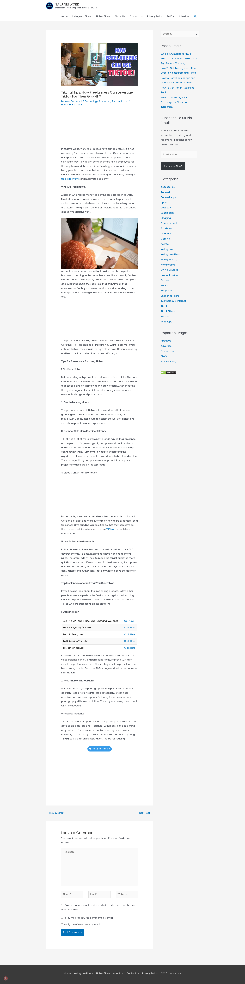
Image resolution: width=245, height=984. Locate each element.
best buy (166, 207)
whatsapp (166, 321)
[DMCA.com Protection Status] (168, 372)
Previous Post (55, 812)
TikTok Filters (103, 16)
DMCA (170, 16)
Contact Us (136, 16)
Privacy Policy (155, 16)
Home (64, 16)
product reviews (170, 275)
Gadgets (166, 233)
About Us (120, 16)
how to (165, 244)
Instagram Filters (81, 16)
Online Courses (169, 269)
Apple (164, 202)
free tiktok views (70, 178)
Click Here (129, 627)
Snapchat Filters (170, 295)
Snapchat (166, 290)
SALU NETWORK (67, 4)
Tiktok (164, 306)
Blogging (166, 218)
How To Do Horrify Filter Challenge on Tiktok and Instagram (174, 102)
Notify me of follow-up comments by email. (88, 917)
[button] (195, 16)
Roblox (164, 285)
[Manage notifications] (6, 978)
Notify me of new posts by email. (82, 924)
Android (165, 192)
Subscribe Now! (173, 166)
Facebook (166, 228)
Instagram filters (170, 254)
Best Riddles (168, 212)
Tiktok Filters (168, 311)
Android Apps (168, 197)
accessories (168, 186)
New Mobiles (168, 264)
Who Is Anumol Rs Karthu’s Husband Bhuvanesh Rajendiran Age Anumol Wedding (179, 58)
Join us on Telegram (100, 749)
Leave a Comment (71, 101)
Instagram (167, 249)
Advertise (184, 16)
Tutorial (165, 316)
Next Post (146, 812)
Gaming (165, 238)
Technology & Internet (97, 101)
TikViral (110, 529)
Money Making (169, 259)
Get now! (129, 621)
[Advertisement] (99, 129)
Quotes (165, 280)
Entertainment (169, 223)
